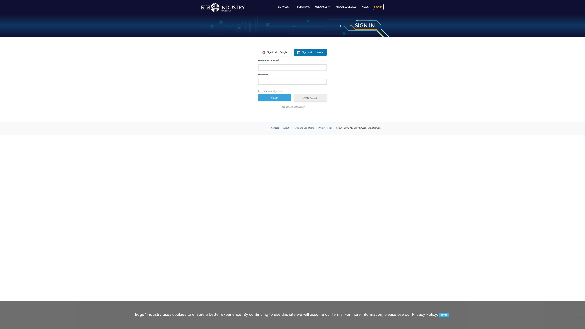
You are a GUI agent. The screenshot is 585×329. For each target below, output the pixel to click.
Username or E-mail (268, 60)
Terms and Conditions (303, 127)
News (365, 6)
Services (283, 6)
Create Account (310, 97)
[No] (581, 315)
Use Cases (321, 6)
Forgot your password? (293, 106)
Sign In (378, 6)
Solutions (303, 6)
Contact (275, 127)
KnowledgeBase (346, 6)
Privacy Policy (325, 127)
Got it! (444, 315)
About (286, 127)
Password (263, 74)
